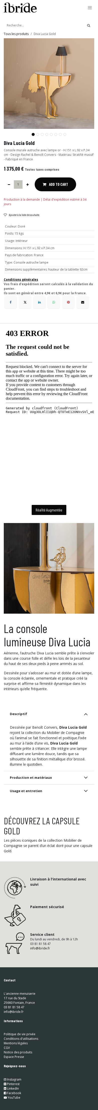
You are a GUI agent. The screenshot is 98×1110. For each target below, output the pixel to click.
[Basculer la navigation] (89, 7)
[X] (25, 302)
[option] (49, 913)
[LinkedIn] (39, 302)
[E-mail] (83, 302)
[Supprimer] (9, 184)
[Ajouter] (27, 184)
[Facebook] (11, 302)
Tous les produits (16, 34)
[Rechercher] (88, 25)
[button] (8, 132)
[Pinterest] (68, 302)
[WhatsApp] (54, 302)
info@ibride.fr (40, 1064)
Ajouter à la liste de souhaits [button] (24, 214)
